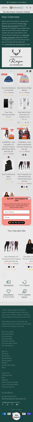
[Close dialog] (29, 199)
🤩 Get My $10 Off (16, 222)
